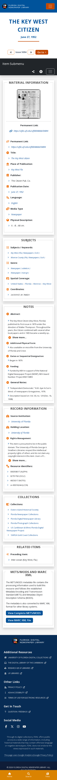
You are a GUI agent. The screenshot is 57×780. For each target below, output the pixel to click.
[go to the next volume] (31, 52)
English (14, 203)
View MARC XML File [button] (19, 620)
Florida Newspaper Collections (24, 514)
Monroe (37, 283)
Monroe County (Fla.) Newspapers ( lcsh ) (28, 257)
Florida (28, 283)
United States (17, 283)
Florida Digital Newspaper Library (25, 518)
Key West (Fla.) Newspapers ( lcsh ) (25, 252)
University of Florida (20, 421)
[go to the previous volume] (11, 52)
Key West (47, 283)
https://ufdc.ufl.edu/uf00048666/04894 (28, 146)
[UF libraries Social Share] (33, 72)
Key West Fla (17, 169)
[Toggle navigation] (50, 6)
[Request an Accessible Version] (41, 72)
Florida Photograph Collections (25, 523)
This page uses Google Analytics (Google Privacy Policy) (28, 755)
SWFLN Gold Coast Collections (24, 535)
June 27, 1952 (17, 191)
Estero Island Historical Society (24, 509)
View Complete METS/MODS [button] (24, 613)
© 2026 (28, 768)
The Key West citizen (20, 158)
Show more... (19, 337)
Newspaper (16, 214)
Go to (40, 52)
